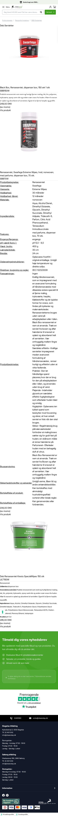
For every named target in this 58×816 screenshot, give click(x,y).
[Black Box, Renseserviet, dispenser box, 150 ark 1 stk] (29, 56)
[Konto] (50, 7)
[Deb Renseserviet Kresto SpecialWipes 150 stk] (29, 545)
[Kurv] (54, 7)
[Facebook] (3, 795)
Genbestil (49, 12)
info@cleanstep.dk (9, 764)
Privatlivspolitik (8, 814)
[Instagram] (7, 795)
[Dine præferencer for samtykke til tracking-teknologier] (2, 612)
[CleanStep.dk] (16, 7)
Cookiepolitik (23, 814)
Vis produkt (5, 110)
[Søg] (41, 12)
